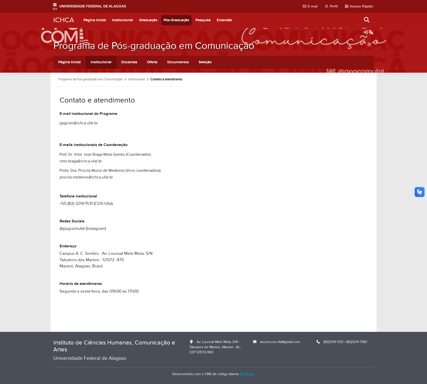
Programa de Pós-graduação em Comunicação (153, 46)
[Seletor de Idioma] (371, 32)
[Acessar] (365, 32)
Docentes (129, 62)
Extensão (224, 20)
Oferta (152, 62)
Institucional (122, 20)
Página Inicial (95, 20)
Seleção (205, 62)
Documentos (178, 62)
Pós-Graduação (176, 20)
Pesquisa (203, 20)
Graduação (148, 20)
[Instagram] (369, 44)
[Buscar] (367, 20)
